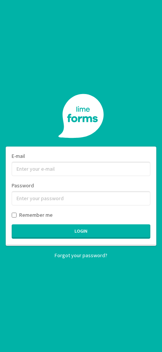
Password (23, 185)
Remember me (36, 215)
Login (81, 231)
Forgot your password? (81, 255)
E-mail (18, 156)
